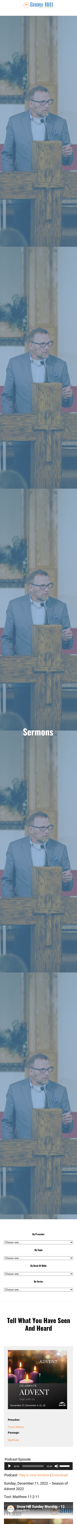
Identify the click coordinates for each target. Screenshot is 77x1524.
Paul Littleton (16, 1427)
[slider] (65, 1465)
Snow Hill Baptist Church (38, 8)
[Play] (9, 1466)
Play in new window (34, 1475)
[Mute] (56, 1466)
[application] (38, 1466)
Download (60, 1475)
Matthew (13, 1440)
